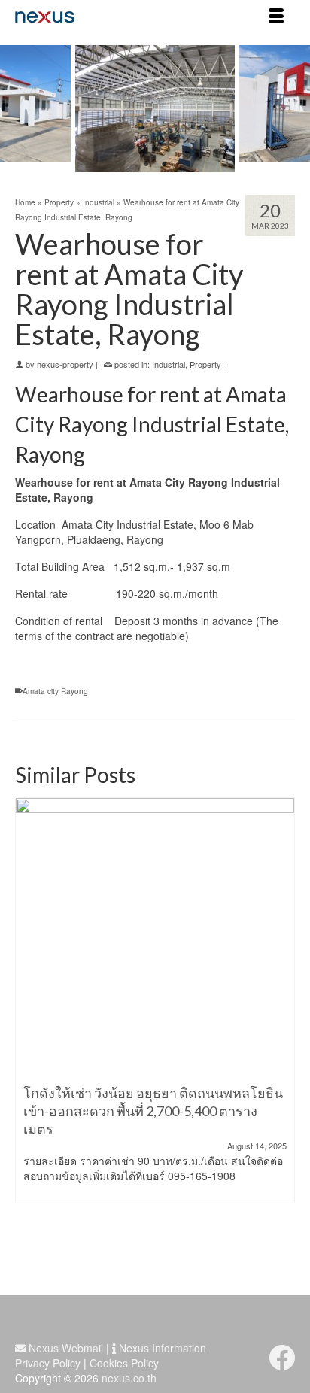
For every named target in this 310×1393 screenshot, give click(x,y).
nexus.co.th (129, 1377)
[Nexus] (117, 17)
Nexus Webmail (64, 1347)
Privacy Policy (48, 1362)
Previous (21, 108)
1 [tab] (145, 164)
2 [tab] (164, 164)
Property (205, 364)
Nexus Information (161, 1347)
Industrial (168, 364)
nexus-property (65, 364)
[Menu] (276, 17)
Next (289, 108)
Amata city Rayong (55, 691)
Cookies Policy (124, 1362)
